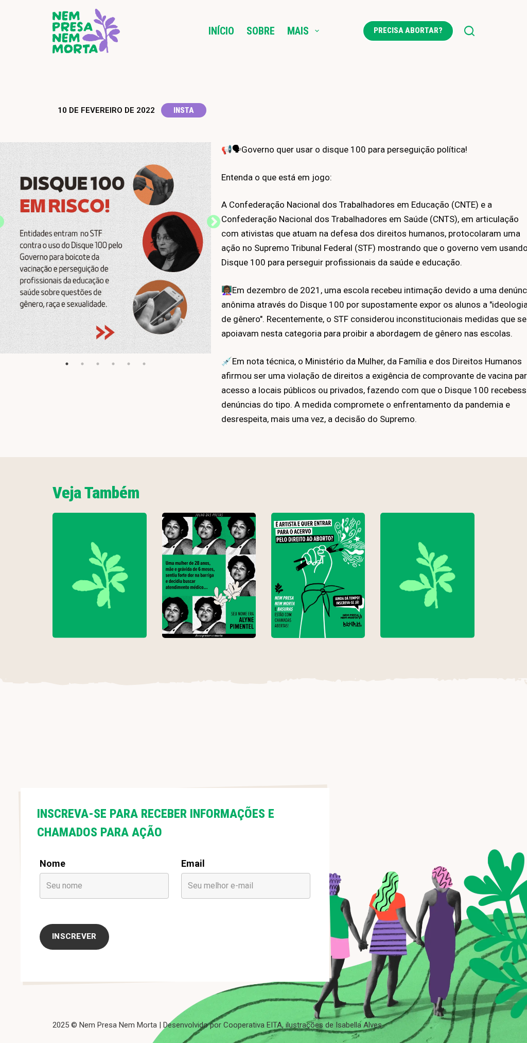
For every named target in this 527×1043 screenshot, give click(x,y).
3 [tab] (98, 364)
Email (193, 863)
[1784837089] (209, 575)
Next (211, 219)
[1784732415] (318, 575)
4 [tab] (113, 364)
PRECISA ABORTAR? (408, 30)
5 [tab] (129, 364)
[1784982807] (99, 575)
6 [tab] (144, 364)
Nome (52, 863)
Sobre (261, 31)
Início (221, 31)
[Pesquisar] (469, 31)
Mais (298, 31)
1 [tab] (67, 364)
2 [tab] (82, 364)
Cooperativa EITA (252, 1025)
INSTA (183, 110)
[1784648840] (427, 575)
